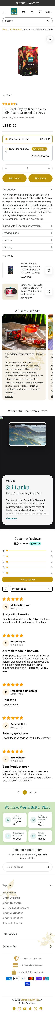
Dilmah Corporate (11, 897)
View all (9, 396)
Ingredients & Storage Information (21, 225)
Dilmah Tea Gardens (12, 902)
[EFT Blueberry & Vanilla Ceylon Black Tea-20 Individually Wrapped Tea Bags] (10, 270)
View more (11, 518)
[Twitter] (35, 1009)
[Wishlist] (40, 12)
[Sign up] (48, 867)
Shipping (7, 247)
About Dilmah (9, 892)
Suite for (7, 240)
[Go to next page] (36, 792)
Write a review (27, 579)
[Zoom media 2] (49, 38)
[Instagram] (19, 1009)
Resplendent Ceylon (12, 923)
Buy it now (40, 178)
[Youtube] (25, 1009)
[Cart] (23, 12)
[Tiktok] (30, 1009)
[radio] (27, 139)
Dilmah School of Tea (12, 918)
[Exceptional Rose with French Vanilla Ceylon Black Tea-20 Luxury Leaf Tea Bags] (10, 291)
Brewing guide (10, 232)
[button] (9, 103)
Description (9, 189)
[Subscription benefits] (6, 152)
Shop (4, 29)
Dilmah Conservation (12, 912)
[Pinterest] (41, 1009)
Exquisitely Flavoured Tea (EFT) (18, 117)
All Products (16, 29)
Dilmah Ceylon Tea (30, 999)
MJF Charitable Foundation (15, 908)
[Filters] (5, 589)
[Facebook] (14, 1009)
